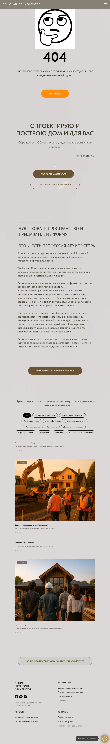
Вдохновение (52, 427)
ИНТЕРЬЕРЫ (20, 712)
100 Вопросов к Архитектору (81, 432)
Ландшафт (44, 432)
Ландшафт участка (53, 421)
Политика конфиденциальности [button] (72, 725)
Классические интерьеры (26, 717)
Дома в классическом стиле (70, 688)
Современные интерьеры (26, 721)
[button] (53, 174)
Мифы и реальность (25, 432)
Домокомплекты (65, 696)
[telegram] (21, 696)
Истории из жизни (33, 427)
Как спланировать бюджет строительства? (33, 443)
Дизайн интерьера (31, 421)
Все (26, 415)
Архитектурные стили (76, 421)
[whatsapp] (16, 696)
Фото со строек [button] (65, 721)
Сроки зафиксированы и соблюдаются (31, 525)
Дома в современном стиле (70, 692)
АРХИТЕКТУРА (64, 682)
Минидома (63, 700)
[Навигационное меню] (105, 4)
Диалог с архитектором (73, 427)
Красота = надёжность (24, 543)
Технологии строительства (72, 415)
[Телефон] (25, 696)
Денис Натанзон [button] (65, 717)
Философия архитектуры (45, 415)
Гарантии (59, 432)
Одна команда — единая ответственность (33, 625)
